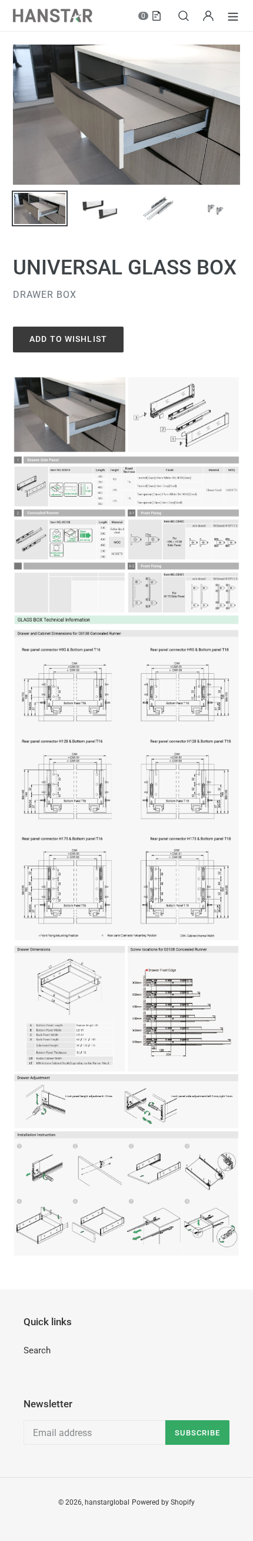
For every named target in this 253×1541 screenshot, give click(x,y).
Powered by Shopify (163, 1502)
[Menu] (233, 15)
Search (37, 1350)
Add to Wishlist (68, 339)
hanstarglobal (107, 1502)
